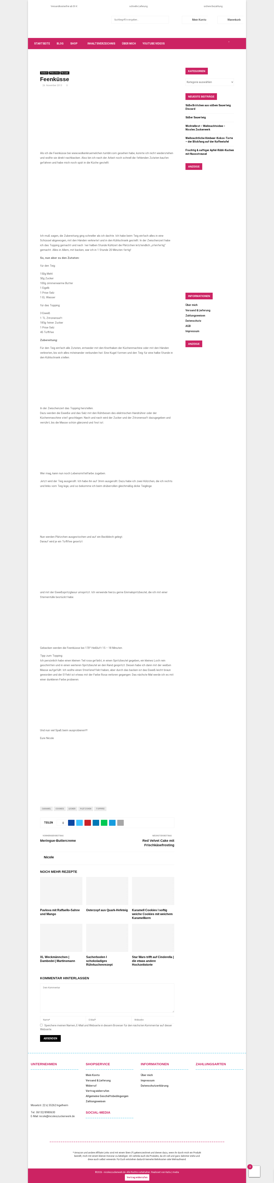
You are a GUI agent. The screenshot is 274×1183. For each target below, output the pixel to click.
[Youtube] (225, 43)
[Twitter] (212, 43)
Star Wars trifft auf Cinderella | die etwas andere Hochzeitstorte (153, 960)
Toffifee (100, 809)
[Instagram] (216, 43)
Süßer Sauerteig (195, 117)
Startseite (42, 43)
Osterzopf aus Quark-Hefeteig (107, 910)
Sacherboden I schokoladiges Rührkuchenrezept (99, 960)
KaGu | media (172, 1172)
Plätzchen (54, 73)
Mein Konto (199, 19)
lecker (72, 809)
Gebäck (44, 73)
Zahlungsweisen (195, 315)
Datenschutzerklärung (154, 1085)
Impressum (192, 331)
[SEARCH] (165, 19)
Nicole (49, 857)
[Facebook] (208, 43)
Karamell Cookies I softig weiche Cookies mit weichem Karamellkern (152, 914)
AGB (188, 325)
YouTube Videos (154, 43)
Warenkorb (234, 19)
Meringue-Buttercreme (58, 841)
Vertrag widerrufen (97, 1090)
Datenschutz (193, 320)
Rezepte (64, 73)
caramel (46, 809)
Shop (73, 43)
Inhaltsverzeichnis (101, 43)
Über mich (129, 43)
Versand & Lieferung (197, 310)
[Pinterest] (220, 43)
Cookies (60, 809)
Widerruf (91, 1085)
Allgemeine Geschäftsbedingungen (107, 1096)
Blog (60, 43)
